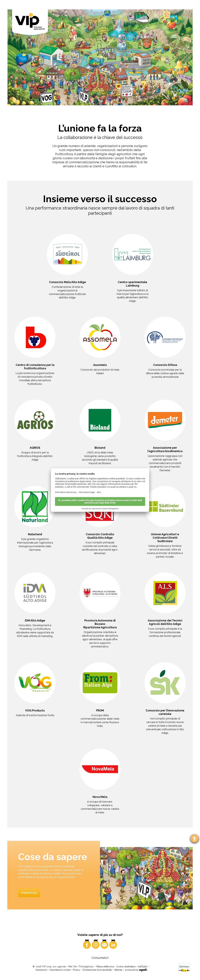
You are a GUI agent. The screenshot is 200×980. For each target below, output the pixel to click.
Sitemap (118, 970)
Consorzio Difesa (165, 365)
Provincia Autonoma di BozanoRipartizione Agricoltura (100, 624)
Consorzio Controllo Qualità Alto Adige (100, 536)
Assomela (100, 365)
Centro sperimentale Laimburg (132, 283)
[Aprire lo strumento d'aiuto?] (194, 839)
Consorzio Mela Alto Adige (67, 282)
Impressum (41, 970)
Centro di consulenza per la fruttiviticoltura (35, 366)
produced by (132, 970)
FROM (100, 710)
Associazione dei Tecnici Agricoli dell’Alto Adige (165, 622)
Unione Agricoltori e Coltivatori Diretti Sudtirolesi (165, 538)
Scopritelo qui (29, 892)
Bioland (100, 447)
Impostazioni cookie (60, 970)
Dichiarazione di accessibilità (97, 970)
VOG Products (35, 710)
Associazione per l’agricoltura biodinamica (165, 449)
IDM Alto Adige (35, 620)
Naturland (35, 534)
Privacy (76, 970)
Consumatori (100, 957)
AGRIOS (35, 447)
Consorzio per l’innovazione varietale (165, 712)
